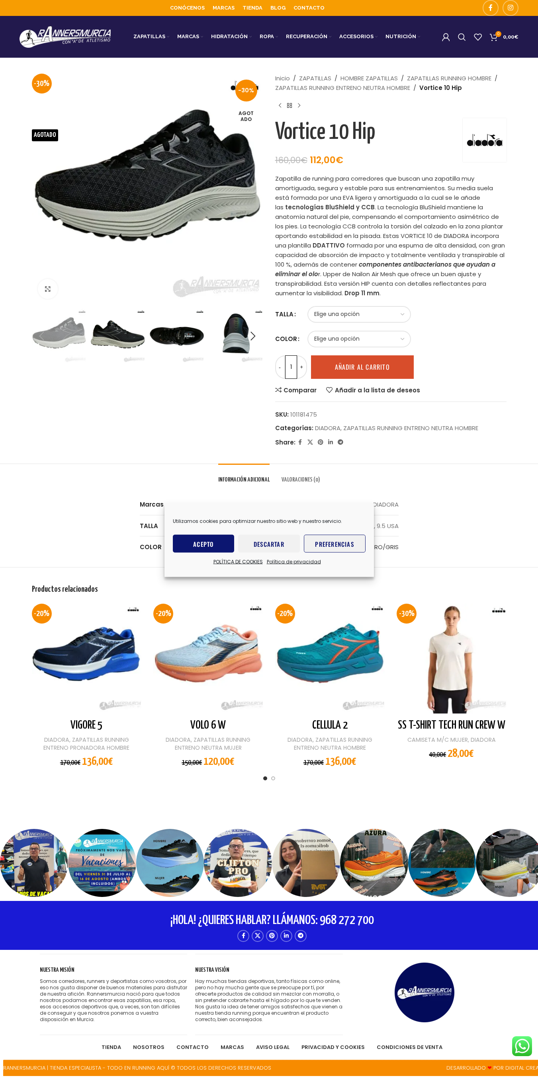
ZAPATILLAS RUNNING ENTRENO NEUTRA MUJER (213, 744)
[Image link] (424, 992)
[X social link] (310, 442)
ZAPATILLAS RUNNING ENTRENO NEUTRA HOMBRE (342, 88)
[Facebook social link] (491, 8)
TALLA (284, 314)
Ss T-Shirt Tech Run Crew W (451, 725)
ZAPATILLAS (315, 78)
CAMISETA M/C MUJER (437, 740)
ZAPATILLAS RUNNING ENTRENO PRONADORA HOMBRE (86, 744)
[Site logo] (65, 36)
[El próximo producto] (299, 105)
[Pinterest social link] (320, 442)
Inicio (282, 78)
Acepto (203, 543)
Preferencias (334, 543)
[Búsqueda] (462, 37)
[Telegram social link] (340, 442)
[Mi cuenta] (446, 37)
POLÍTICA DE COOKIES (238, 561)
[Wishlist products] (478, 37)
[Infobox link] (113, 994)
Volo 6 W (208, 725)
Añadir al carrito (362, 367)
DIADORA (327, 428)
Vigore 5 (86, 725)
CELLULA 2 (330, 725)
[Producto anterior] (280, 105)
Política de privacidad (294, 561)
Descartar (269, 543)
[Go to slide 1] (265, 780)
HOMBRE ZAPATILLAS (369, 78)
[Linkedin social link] (330, 442)
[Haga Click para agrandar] (48, 289)
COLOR (286, 339)
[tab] (244, 476)
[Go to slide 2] (273, 780)
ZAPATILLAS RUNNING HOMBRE (449, 78)
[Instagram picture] (34, 863)
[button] (42, 336)
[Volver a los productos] (289, 105)
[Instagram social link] (510, 8)
